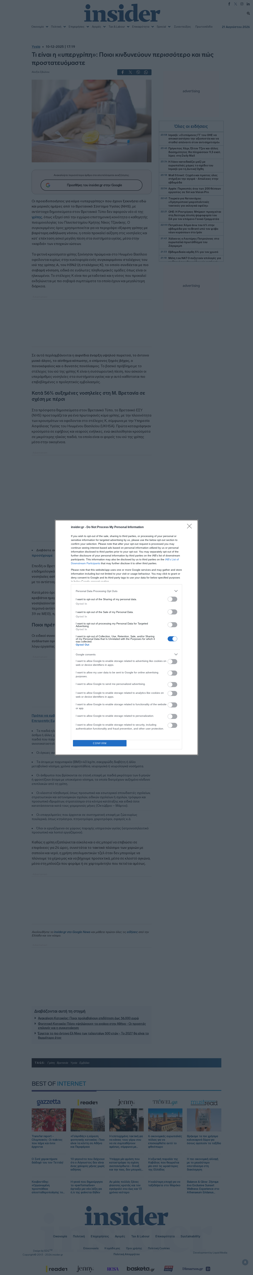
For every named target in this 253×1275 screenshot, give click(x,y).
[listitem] (126, 591)
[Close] (190, 527)
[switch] (172, 599)
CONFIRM (100, 743)
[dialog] (126, 637)
